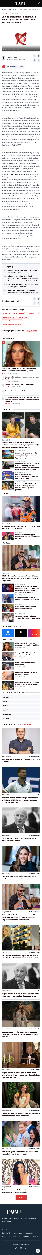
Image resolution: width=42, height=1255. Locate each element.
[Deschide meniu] (3, 3)
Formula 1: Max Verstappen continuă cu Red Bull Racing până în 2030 (27, 537)
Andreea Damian (34, 756)
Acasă (5, 9)
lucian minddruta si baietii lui (13, 313)
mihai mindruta (23, 317)
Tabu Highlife (16, 1236)
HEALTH (7, 386)
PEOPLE (15, 9)
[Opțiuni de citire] (38, 1251)
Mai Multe (21, 1198)
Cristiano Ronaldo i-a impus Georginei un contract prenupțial (27, 617)
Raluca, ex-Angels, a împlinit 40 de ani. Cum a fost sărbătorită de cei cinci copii (21, 1114)
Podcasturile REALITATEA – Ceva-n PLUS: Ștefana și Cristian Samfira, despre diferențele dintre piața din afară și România (21, 444)
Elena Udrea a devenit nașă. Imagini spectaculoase (25, 608)
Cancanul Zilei (6, 1236)
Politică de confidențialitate (28, 1218)
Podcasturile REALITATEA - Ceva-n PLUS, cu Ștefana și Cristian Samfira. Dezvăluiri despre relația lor (22, 399)
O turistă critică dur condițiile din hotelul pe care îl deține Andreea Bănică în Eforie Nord (20, 956)
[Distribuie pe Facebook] (38, 56)
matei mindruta (8, 317)
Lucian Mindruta (33, 313)
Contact (4, 1218)
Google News (31, 330)
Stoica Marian (35, 1069)
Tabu (15, 57)
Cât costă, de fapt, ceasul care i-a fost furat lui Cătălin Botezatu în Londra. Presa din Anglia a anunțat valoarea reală (20, 917)
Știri (10, 9)
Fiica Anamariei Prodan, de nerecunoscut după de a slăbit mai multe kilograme (19, 369)
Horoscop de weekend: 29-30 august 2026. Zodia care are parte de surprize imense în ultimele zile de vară (26, 456)
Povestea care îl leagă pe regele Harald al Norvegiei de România (23, 285)
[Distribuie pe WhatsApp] (34, 60)
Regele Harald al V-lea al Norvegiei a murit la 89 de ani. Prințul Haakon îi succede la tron (20, 995)
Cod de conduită (6, 1221)
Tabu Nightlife (25, 1236)
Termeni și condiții (14, 1218)
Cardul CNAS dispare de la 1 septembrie (19, 385)
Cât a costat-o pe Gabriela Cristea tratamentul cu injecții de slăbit (16, 1191)
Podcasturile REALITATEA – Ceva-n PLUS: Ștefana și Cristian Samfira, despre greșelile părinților (27, 487)
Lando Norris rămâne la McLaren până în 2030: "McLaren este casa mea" (21, 527)
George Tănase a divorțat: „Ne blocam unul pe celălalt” (22, 271)
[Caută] (39, 3)
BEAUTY (7, 393)
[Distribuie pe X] (38, 60)
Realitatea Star (29, 1233)
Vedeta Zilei (35, 1236)
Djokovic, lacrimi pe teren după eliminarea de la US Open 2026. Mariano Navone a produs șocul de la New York (23, 278)
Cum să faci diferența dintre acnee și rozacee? (22, 391)
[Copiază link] (34, 56)
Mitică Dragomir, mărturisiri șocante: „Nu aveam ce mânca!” (27, 598)
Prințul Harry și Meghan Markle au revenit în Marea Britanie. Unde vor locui (20, 1153)
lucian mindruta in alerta (12, 325)
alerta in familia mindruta (12, 321)
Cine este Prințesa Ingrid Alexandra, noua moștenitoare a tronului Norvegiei (23, 291)
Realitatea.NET (6, 1233)
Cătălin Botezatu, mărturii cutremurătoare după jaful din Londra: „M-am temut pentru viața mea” (20, 578)
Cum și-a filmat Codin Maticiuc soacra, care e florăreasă (26, 654)
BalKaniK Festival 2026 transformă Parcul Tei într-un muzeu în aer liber (26, 476)
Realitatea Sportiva (18, 1233)
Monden (8, 403)
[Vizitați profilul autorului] (3, 58)
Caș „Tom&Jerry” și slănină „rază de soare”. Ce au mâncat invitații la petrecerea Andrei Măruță (20, 1034)
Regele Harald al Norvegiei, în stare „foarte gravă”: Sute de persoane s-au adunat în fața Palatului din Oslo (21, 1075)
